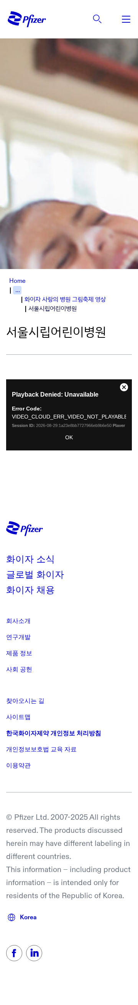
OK (69, 437)
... (17, 290)
